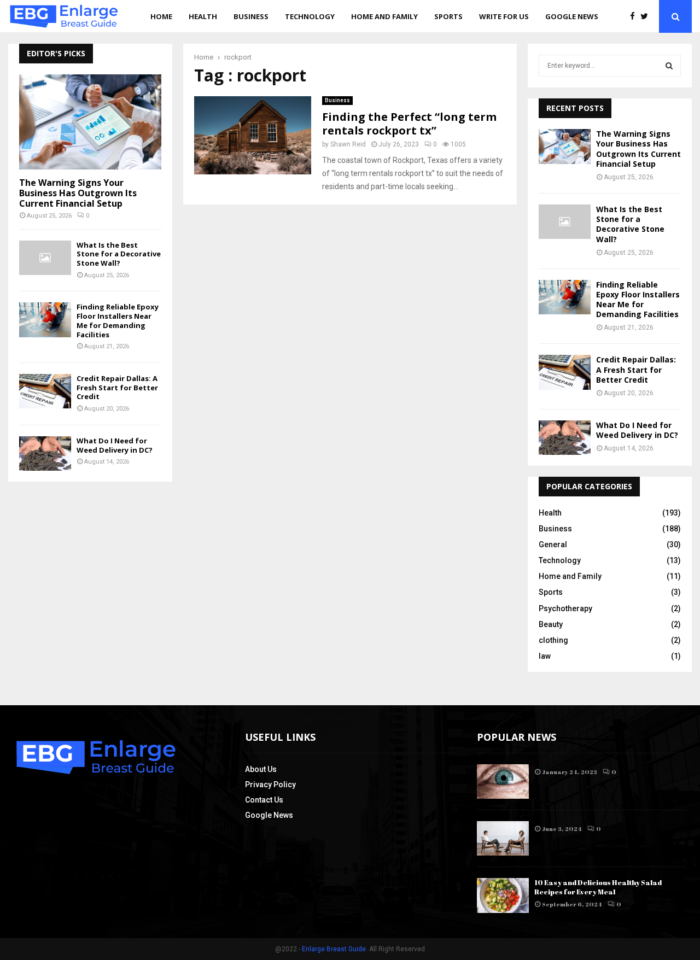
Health (203, 16)
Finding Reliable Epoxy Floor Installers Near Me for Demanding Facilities (118, 320)
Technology (310, 16)
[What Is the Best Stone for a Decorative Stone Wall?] (45, 258)
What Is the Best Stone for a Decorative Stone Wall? (119, 254)
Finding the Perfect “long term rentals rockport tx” (409, 123)
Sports (448, 16)
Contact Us (264, 799)
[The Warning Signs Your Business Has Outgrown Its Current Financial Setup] (90, 121)
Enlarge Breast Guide (334, 949)
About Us (261, 769)
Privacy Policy (270, 784)
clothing (553, 640)
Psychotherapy (565, 608)
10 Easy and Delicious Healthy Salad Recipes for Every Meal (598, 887)
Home (161, 16)
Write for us (504, 16)
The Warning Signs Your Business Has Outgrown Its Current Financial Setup (78, 193)
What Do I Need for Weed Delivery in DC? (115, 445)
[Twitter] (647, 16)
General (553, 544)
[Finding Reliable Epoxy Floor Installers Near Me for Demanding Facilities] (45, 319)
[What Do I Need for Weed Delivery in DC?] (45, 453)
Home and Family (384, 16)
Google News (571, 16)
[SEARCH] (669, 66)
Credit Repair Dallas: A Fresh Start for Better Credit (117, 387)
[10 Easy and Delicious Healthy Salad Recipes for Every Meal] (503, 895)
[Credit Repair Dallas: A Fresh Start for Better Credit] (45, 391)
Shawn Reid (348, 144)
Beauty (551, 624)
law (545, 656)
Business (251, 16)
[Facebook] (635, 16)
